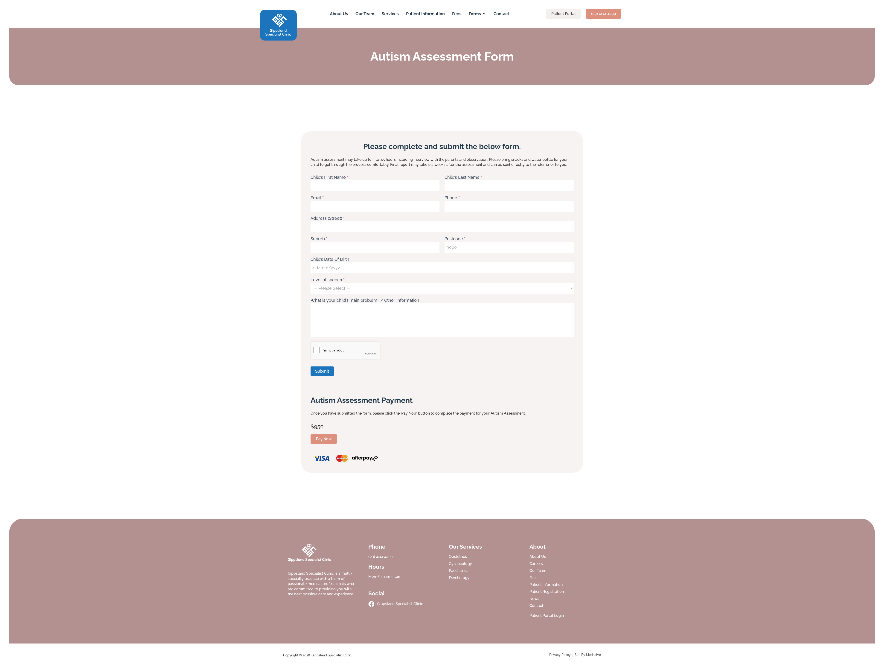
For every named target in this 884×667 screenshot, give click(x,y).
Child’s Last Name (463, 177)
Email (317, 198)
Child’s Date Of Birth (330, 259)
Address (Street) (328, 218)
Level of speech (328, 280)
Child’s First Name (329, 177)
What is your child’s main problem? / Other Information (365, 300)
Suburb (319, 239)
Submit (322, 371)
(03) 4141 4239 (380, 556)
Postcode (455, 239)
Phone (452, 198)
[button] (477, 14)
